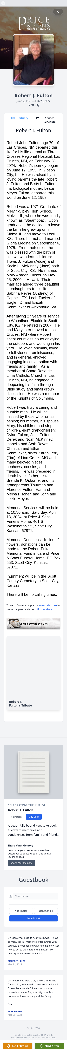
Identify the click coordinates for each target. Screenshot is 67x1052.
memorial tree (48, 605)
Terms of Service (42, 1037)
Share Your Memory (21, 862)
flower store (44, 609)
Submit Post (33, 918)
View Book (16, 816)
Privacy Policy (24, 1037)
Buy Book (34, 816)
